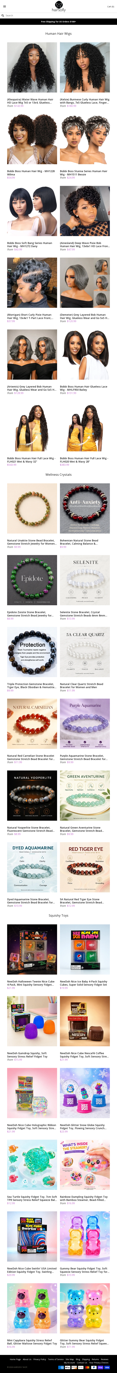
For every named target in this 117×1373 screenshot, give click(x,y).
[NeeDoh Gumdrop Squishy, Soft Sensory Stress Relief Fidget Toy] (32, 1021)
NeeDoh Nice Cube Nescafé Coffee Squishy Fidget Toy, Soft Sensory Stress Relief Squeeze (84, 1055)
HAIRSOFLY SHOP (20, 1367)
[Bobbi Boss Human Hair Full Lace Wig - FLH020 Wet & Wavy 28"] (85, 426)
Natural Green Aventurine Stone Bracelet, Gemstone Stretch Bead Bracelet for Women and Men (81, 829)
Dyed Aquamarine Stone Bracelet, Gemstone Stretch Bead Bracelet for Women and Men (30, 901)
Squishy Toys (58, 915)
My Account (69, 1362)
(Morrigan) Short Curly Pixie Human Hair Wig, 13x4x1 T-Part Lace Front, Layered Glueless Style (29, 316)
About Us (27, 1359)
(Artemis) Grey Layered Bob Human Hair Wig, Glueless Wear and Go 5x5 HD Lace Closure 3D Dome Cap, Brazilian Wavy (31, 388)
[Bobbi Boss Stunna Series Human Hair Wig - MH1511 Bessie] (85, 139)
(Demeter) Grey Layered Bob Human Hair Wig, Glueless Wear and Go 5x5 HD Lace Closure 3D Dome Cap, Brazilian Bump (84, 316)
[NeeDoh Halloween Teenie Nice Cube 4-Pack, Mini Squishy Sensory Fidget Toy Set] (32, 949)
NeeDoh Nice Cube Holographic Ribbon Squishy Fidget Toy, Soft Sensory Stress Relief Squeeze (32, 1126)
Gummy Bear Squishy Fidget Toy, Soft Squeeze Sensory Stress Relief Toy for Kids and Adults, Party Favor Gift (83, 1270)
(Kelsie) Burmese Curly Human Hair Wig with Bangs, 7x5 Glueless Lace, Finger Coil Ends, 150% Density (84, 101)
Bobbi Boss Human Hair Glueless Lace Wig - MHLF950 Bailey (83, 388)
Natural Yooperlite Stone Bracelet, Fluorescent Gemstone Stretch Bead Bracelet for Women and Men (30, 829)
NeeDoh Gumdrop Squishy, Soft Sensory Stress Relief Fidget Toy (27, 1055)
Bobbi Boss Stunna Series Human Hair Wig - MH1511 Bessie (83, 173)
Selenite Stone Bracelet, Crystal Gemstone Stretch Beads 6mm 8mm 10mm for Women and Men (82, 614)
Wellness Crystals (59, 474)
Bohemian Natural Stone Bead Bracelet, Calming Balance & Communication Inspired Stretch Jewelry (80, 542)
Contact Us (82, 1362)
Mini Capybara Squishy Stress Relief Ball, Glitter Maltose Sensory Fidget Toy (32, 1342)
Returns (95, 1359)
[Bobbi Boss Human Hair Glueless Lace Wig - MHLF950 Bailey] (85, 354)
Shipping (86, 1359)
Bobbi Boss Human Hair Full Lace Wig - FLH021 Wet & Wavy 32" (31, 460)
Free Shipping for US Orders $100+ (58, 21)
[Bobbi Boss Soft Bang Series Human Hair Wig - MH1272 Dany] (32, 211)
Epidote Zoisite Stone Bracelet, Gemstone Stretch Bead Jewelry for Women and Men (29, 614)
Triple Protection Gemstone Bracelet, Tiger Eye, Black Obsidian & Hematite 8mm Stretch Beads (30, 685)
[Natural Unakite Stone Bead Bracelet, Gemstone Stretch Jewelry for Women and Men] (32, 508)
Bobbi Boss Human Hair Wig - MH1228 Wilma (31, 173)
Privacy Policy (39, 1359)
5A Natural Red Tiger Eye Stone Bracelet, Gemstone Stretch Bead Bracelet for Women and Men (81, 901)
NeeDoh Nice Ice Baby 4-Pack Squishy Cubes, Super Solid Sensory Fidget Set (83, 983)
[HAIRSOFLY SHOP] (58, 6)
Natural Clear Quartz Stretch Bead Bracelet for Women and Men (81, 685)
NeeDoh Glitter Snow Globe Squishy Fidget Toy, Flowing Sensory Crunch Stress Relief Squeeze (82, 1126)
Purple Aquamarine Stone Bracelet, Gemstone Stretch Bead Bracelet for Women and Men (83, 757)
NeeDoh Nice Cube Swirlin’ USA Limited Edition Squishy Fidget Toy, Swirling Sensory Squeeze (32, 1270)
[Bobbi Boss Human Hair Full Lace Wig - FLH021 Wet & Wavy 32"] (32, 426)
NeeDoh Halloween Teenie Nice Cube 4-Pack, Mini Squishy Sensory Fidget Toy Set (31, 983)
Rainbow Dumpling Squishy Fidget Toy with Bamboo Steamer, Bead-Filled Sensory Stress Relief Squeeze (84, 1198)
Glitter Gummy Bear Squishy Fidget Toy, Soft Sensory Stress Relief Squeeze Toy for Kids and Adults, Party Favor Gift (85, 1342)
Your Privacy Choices (98, 1362)
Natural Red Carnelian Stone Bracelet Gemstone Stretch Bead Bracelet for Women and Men (30, 757)
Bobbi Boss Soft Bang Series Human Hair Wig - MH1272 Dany (29, 244)
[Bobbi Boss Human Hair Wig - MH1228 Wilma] (32, 139)
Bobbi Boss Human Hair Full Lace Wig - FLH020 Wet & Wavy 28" (84, 460)
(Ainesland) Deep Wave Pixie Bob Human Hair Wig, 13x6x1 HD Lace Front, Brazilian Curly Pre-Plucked (85, 244)
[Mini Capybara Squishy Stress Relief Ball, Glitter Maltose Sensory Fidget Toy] (32, 1308)
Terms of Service (56, 1359)
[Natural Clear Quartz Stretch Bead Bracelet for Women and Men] (85, 652)
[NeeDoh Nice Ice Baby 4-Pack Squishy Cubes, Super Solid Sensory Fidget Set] (85, 949)
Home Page (15, 1359)
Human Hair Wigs (58, 33)
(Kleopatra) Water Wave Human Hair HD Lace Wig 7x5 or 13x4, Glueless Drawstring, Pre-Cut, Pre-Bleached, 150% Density (30, 101)
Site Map (70, 1359)
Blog (78, 1359)
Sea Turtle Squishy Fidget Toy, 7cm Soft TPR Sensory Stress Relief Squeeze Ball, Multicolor (32, 1198)
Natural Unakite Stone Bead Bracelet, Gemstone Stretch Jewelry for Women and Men (31, 542)
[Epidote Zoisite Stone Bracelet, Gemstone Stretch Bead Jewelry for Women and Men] (32, 580)
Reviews (104, 1359)
